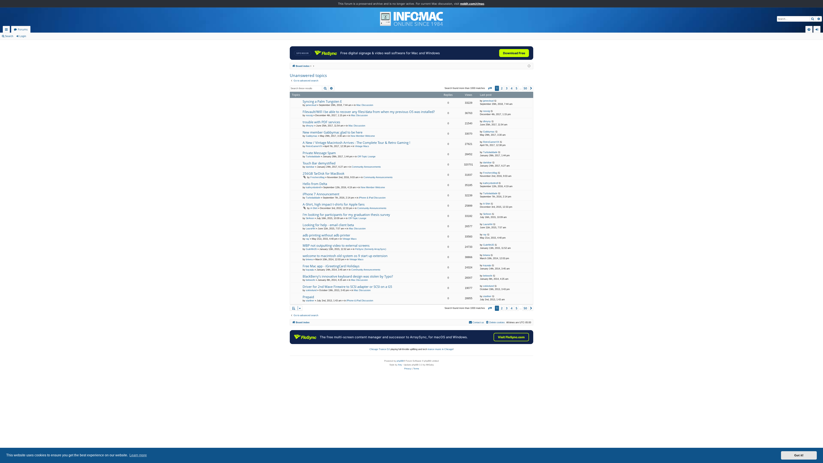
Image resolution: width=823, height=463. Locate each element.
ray (307, 239)
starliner (310, 300)
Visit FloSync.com (511, 337)
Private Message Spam (319, 153)
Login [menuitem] (817, 30)
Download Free (514, 53)
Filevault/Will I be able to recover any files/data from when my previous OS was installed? (369, 112)
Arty (400, 365)
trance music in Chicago (440, 349)
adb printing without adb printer (326, 235)
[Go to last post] (495, 100)
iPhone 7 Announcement (321, 194)
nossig (309, 115)
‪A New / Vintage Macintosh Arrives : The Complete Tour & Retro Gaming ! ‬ (357, 142)
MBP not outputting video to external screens (336, 245)
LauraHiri (310, 228)
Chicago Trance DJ (379, 349)
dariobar (310, 166)
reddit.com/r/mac (472, 3)
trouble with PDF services (321, 122)
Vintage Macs (362, 146)
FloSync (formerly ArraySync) (370, 249)
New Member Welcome (363, 136)
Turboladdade (313, 156)
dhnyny (310, 125)
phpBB (400, 361)
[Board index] (411, 19)
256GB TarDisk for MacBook (323, 173)
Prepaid (308, 297)
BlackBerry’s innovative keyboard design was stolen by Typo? (348, 276)
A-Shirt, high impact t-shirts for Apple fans (334, 204)
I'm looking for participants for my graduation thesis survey (346, 214)
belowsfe (310, 280)
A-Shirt (313, 208)
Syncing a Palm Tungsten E (322, 101)
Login (23, 36)
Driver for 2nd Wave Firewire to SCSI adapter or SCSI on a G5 (347, 286)
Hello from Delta (315, 184)
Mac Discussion (364, 105)
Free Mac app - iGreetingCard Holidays (331, 266)
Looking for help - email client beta (328, 225)
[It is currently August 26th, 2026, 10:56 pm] (529, 66)
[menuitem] (809, 29)
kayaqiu (310, 269)
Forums (23, 29)
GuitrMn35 (311, 249)
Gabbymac (311, 136)
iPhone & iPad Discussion (372, 197)
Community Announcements (366, 166)
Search (9, 36)
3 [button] (507, 88)
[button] (490, 88)
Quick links (7, 30)
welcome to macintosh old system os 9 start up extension (345, 256)
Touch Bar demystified (319, 163)
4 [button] (511, 88)
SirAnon (310, 218)
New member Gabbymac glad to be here (332, 132)
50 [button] (525, 88)
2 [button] (502, 88)
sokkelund (311, 290)
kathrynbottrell (313, 187)
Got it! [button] (798, 455)
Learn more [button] (138, 455)
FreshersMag (317, 177)
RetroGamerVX (314, 146)
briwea (309, 259)
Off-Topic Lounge (366, 156)
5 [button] (516, 88)
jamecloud (311, 105)
